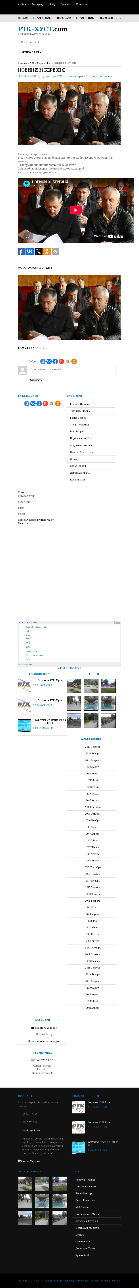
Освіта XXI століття (81, 452)
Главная (22, 63)
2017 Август (93, 860)
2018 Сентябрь (93, 947)
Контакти (82, 4)
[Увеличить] (69, 307)
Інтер (28, 635)
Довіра (74, 459)
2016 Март (93, 766)
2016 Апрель (93, 773)
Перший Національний (36, 627)
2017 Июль (93, 853)
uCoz (117, 1280)
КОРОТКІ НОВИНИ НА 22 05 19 (37, 18)
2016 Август (93, 800)
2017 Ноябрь (93, 880)
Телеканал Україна (34, 655)
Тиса (28, 659)
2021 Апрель (93, 1007)
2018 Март (93, 907)
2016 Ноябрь (93, 820)
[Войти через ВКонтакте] (49, 361)
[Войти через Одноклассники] (74, 361)
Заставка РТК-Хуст (50, 680)
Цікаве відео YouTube (44, 1027)
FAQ (52, 4)
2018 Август (93, 940)
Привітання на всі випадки (44, 1041)
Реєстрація (38, 4)
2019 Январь (93, 974)
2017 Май (93, 840)
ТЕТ (28, 639)
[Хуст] (74, 686)
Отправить (36, 380)
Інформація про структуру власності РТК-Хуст (72, 1280)
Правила (66, 4)
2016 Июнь (93, 787)
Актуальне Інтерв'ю (81, 445)
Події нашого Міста (81, 438)
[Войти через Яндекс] (61, 361)
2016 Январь (93, 753)
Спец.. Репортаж (80, 424)
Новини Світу (44, 1034)
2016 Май (92, 780)
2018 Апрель (93, 914)
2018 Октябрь (92, 954)
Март (40, 63)
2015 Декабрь (92, 746)
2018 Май (93, 920)
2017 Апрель (93, 833)
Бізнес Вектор (78, 417)
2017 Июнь (93, 847)
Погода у (26, 495)
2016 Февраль (93, 760)
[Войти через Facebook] (55, 361)
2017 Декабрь (92, 887)
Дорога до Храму (80, 472)
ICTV (28, 647)
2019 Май (92, 1001)
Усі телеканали (25, 664)
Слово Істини (78, 465)
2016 (32, 63)
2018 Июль (93, 934)
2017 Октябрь (92, 874)
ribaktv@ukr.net (32, 1130)
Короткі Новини (102, 76)
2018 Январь (93, 894)
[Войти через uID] (43, 361)
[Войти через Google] (68, 361)
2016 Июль (93, 793)
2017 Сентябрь (93, 867)
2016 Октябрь (93, 813)
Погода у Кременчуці (30, 519)
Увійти (22, 4)
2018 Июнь (93, 927)
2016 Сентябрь (93, 807)
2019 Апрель (93, 994)
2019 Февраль (93, 981)
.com (42, 29)
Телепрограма (28, 622)
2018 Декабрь (92, 967)
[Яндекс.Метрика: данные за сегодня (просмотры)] (42, 1060)
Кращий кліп (77, 479)
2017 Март (93, 827)
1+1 (27, 631)
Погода (22, 492)
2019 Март (93, 987)
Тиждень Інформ (80, 410)
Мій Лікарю (77, 431)
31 (47, 63)
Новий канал (31, 651)
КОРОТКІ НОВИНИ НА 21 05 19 (80, 18)
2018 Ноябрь (93, 961)
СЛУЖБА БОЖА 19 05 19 (119, 18)
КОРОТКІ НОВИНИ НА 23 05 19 (50, 721)
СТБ (28, 643)
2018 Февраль (92, 900)
